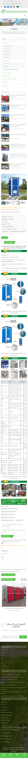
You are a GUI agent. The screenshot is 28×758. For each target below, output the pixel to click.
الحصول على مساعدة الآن (8, 575)
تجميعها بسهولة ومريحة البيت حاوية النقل (18, 134)
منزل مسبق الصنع (7, 60)
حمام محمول (20, 520)
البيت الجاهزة (3, 702)
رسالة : (3, 557)
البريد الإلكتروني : (5, 551)
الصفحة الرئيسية (4, 650)
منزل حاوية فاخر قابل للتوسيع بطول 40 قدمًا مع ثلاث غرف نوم (18, 165)
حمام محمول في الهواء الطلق (8, 520)
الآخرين (5, 85)
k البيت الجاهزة (6, 63)
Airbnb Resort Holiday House (11, 69)
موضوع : (3, 543)
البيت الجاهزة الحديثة (5, 707)
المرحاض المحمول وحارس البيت (12, 31)
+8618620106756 (10, 1)
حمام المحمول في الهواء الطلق (9, 514)
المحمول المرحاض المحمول (6, 715)
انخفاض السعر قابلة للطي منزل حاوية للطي (17, 115)
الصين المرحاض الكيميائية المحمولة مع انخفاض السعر (18, 96)
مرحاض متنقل (3, 704)
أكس (2, 668)
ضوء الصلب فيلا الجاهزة (5, 720)
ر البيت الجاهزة (6, 66)
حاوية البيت (6, 43)
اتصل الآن (4, 237)
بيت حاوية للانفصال (7, 51)
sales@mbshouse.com (16, 3)
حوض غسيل (6, 82)
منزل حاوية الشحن (7, 57)
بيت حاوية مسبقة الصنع (5, 710)
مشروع (2, 658)
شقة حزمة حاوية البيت (8, 54)
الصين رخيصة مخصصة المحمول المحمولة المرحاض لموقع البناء (18, 105)
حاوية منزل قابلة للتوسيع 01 (6, 725)
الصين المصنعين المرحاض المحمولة (9, 511)
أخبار (2, 660)
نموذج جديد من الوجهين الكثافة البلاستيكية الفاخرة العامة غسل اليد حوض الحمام (18, 155)
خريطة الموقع (3, 665)
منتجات (22, 31)
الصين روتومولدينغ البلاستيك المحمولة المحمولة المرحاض (14, 608)
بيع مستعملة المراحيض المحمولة (9, 517)
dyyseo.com (14, 751)
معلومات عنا (3, 652)
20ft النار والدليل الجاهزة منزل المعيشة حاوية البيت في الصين (18, 125)
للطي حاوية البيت (7, 49)
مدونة (2, 663)
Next (25, 579)
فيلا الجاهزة (6, 76)
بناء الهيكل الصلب (7, 72)
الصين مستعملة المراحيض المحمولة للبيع (10, 508)
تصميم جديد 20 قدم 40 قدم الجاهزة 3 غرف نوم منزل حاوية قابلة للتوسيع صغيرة (18, 145)
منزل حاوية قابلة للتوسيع (8, 46)
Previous (22, 579)
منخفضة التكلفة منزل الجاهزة (6, 712)
